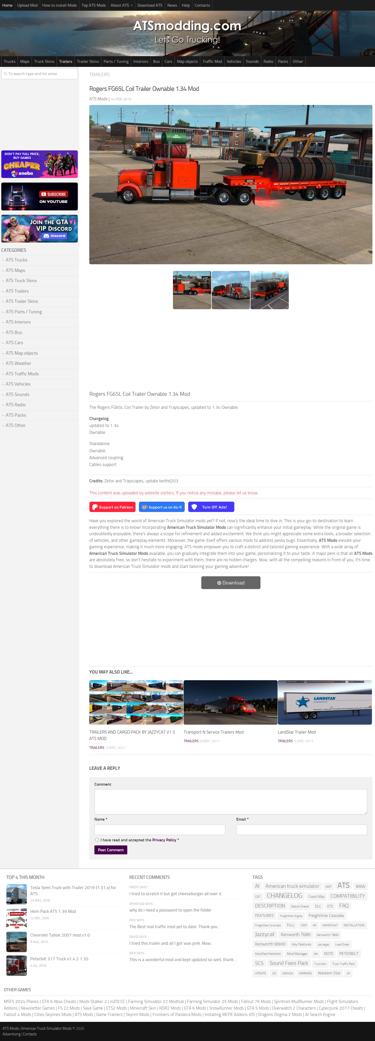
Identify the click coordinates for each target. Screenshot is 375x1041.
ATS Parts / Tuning (24, 312)
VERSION (287, 973)
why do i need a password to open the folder (170, 910)
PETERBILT (348, 953)
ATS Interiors (18, 322)
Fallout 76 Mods (256, 1001)
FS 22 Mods (69, 1008)
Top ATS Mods (94, 5)
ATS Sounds (17, 394)
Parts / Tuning (116, 61)
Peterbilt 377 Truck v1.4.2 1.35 (59, 958)
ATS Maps (15, 270)
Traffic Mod (212, 61)
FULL (291, 925)
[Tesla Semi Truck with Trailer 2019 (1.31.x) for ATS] (16, 894)
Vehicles (234, 61)
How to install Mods (59, 5)
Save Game (93, 1008)
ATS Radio (16, 405)
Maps (24, 61)
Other (298, 61)
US (274, 973)
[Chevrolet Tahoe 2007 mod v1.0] (16, 942)
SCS (259, 963)
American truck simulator (292, 886)
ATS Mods (84, 1014)
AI (257, 886)
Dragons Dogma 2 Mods (280, 1014)
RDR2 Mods (170, 1008)
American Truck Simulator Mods (46, 1028)
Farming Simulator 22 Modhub (156, 1001)
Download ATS (150, 5)
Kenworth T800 (328, 935)
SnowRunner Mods (226, 1008)
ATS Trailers (17, 291)
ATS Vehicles (18, 384)
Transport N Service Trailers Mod (214, 732)
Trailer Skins (88, 61)
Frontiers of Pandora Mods (177, 1014)
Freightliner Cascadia (326, 915)
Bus (156, 61)
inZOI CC (117, 1001)
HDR (304, 925)
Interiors (140, 61)
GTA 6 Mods (195, 1008)
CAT (258, 897)
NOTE (328, 953)
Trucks (9, 61)
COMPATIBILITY (348, 896)
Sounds (252, 61)
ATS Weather (18, 363)
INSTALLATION (354, 925)
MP (316, 954)
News (172, 5)
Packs (283, 61)
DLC (318, 906)
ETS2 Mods (116, 1008)
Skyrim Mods (137, 1014)
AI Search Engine (320, 1014)
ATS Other (16, 425)
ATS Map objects (22, 353)
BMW (360, 886)
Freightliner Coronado (268, 925)
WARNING (305, 973)
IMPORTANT (330, 925)
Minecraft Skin (143, 1008)
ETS (330, 906)
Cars (168, 61)
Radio (268, 61)
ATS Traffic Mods (22, 374)
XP (348, 973)
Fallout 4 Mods (17, 1014)
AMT (328, 887)
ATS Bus (14, 332)
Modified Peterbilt (268, 954)
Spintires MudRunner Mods (299, 1001)
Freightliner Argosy (291, 916)
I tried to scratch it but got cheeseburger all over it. (175, 893)
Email (242, 819)
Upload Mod (27, 5)
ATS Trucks (16, 260)
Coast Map (316, 896)
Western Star (329, 973)
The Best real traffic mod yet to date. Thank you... (174, 926)
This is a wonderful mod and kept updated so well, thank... (182, 959)
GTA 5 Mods (258, 1008)
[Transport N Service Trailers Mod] (231, 702)
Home (7, 5)
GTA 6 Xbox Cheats (59, 1001)
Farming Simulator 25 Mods (212, 1001)
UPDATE (260, 973)
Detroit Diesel (300, 906)
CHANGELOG (284, 896)
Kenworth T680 (296, 934)
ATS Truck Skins (21, 280)
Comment (102, 784)
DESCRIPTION (270, 906)
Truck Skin (320, 964)
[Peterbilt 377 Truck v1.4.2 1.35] (16, 965)
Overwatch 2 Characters (294, 1008)
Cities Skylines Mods (53, 1014)
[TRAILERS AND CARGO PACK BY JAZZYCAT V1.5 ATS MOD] (136, 702)
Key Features (301, 944)
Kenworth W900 (270, 944)
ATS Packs (16, 415)
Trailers (65, 61)
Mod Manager (297, 954)
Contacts (202, 5)
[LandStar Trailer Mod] (325, 702)
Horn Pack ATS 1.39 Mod (53, 911)
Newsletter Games (38, 1008)
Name (100, 819)
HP (314, 925)
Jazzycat (265, 934)
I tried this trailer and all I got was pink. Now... (171, 943)
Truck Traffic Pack (343, 964)
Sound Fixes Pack (289, 963)
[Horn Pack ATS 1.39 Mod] (16, 918)
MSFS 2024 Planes (21, 1001)
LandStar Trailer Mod (297, 732)
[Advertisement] (230, 351)
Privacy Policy (164, 839)
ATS (344, 885)
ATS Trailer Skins (22, 301)
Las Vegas (323, 944)
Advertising (12, 1034)
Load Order (342, 944)
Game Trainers (109, 1014)
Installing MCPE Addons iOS (230, 1014)
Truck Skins (44, 61)
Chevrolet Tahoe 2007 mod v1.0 (60, 935)
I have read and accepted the (140, 839)
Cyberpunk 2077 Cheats (341, 1008)
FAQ (344, 906)
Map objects (187, 61)
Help (186, 5)
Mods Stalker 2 (93, 1001)
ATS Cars (14, 342)
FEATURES (264, 915)
